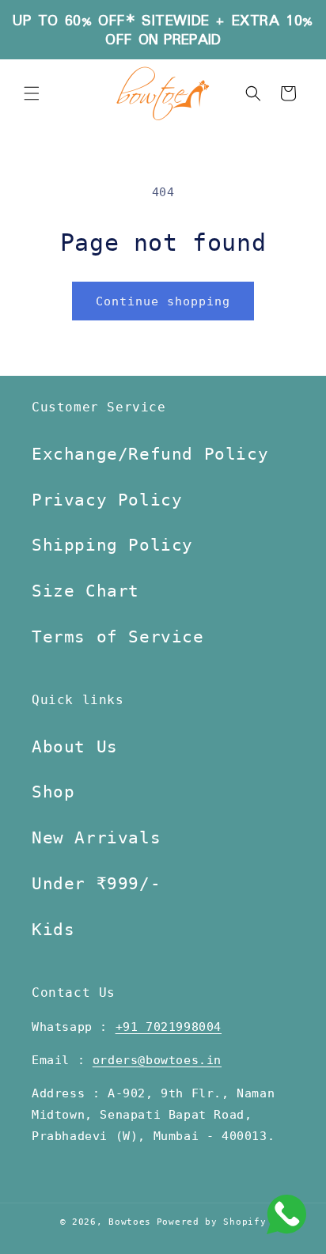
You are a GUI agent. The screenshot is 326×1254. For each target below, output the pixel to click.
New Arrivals (96, 837)
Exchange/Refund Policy (150, 454)
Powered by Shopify (212, 1222)
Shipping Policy (112, 545)
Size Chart (85, 591)
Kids (53, 929)
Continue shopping (163, 301)
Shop (53, 791)
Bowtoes (129, 1222)
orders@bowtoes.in (157, 1060)
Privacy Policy (107, 500)
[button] (31, 93)
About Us (75, 746)
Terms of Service (118, 636)
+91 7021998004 (169, 1027)
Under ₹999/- (96, 883)
